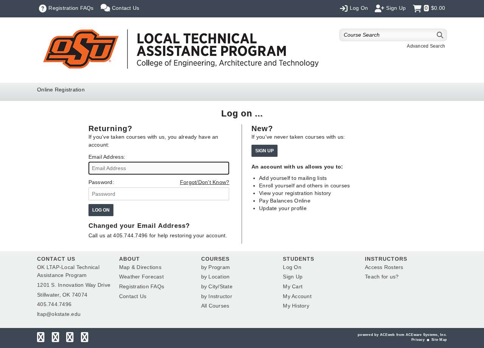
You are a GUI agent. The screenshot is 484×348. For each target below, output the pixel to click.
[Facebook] (40, 339)
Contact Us (133, 296)
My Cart (292, 286)
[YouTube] (84, 339)
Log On (292, 267)
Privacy (418, 340)
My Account (297, 296)
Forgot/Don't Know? (205, 182)
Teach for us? (382, 277)
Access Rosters (384, 267)
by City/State (217, 286)
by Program (215, 267)
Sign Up (292, 277)
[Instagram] (69, 339)
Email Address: (107, 157)
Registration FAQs (141, 286)
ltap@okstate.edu (59, 314)
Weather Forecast (141, 277)
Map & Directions (140, 267)
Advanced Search (426, 46)
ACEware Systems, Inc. (426, 335)
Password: (101, 182)
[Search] (440, 35)
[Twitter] (55, 339)
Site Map (439, 340)
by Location (215, 277)
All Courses (215, 306)
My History (296, 306)
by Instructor (216, 296)
